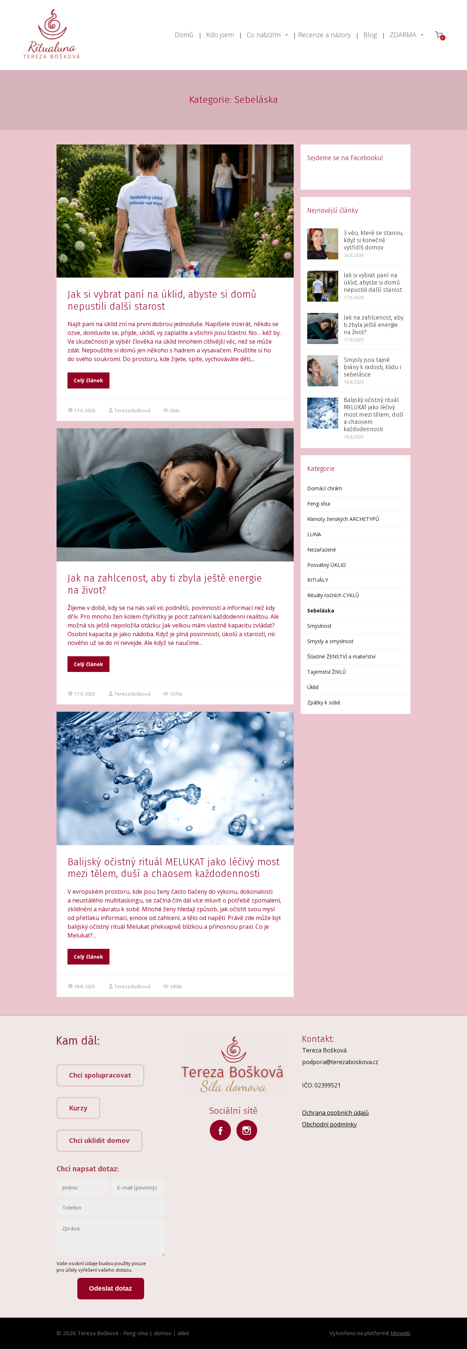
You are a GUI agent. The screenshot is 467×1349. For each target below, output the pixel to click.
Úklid (313, 687)
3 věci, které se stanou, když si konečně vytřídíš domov (374, 240)
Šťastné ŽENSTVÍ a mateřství (341, 656)
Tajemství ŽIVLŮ (326, 671)
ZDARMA (403, 34)
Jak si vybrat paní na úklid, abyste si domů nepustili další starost (161, 300)
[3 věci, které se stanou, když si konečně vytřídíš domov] (322, 243)
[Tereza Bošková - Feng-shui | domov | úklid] (51, 35)
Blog (370, 34)
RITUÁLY (317, 579)
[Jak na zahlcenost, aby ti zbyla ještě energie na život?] (322, 328)
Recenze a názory (324, 34)
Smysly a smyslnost (330, 641)
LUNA (314, 534)
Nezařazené (321, 549)
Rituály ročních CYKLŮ (333, 595)
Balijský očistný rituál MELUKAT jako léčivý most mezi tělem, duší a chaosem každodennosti (173, 868)
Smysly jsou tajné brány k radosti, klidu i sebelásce (372, 367)
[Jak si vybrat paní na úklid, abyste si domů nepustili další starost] (322, 286)
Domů (184, 34)
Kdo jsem (220, 34)
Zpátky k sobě (323, 702)
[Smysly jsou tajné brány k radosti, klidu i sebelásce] (322, 370)
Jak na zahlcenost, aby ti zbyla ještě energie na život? (373, 325)
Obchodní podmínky (329, 1124)
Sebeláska (320, 610)
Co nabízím (264, 34)
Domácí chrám (324, 488)
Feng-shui (318, 503)
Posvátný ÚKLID (326, 564)
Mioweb (400, 1333)
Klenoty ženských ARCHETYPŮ (343, 518)
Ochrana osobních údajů (335, 1113)
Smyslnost (319, 625)
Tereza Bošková (132, 410)
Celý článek (88, 380)
